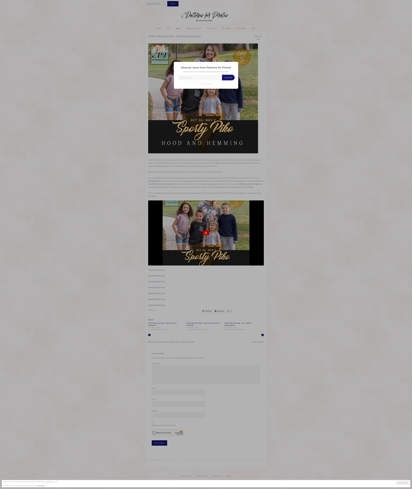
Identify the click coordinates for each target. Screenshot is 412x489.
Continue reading (206, 84)
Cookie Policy (41, 485)
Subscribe (228, 77)
